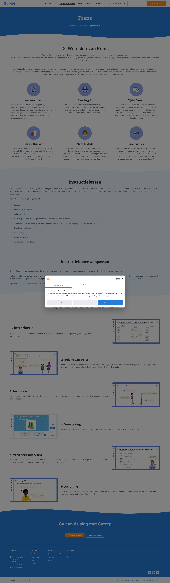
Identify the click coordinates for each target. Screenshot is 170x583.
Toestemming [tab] (58, 285)
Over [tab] (111, 285)
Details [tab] (85, 285)
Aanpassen (84, 303)
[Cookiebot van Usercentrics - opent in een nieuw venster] (115, 279)
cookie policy (107, 296)
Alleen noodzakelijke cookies (60, 303)
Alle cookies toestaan (110, 303)
